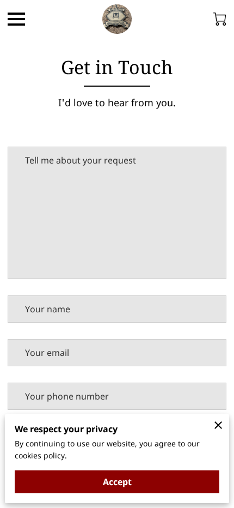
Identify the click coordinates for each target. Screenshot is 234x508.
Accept (117, 482)
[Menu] (16, 19)
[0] (219, 19)
